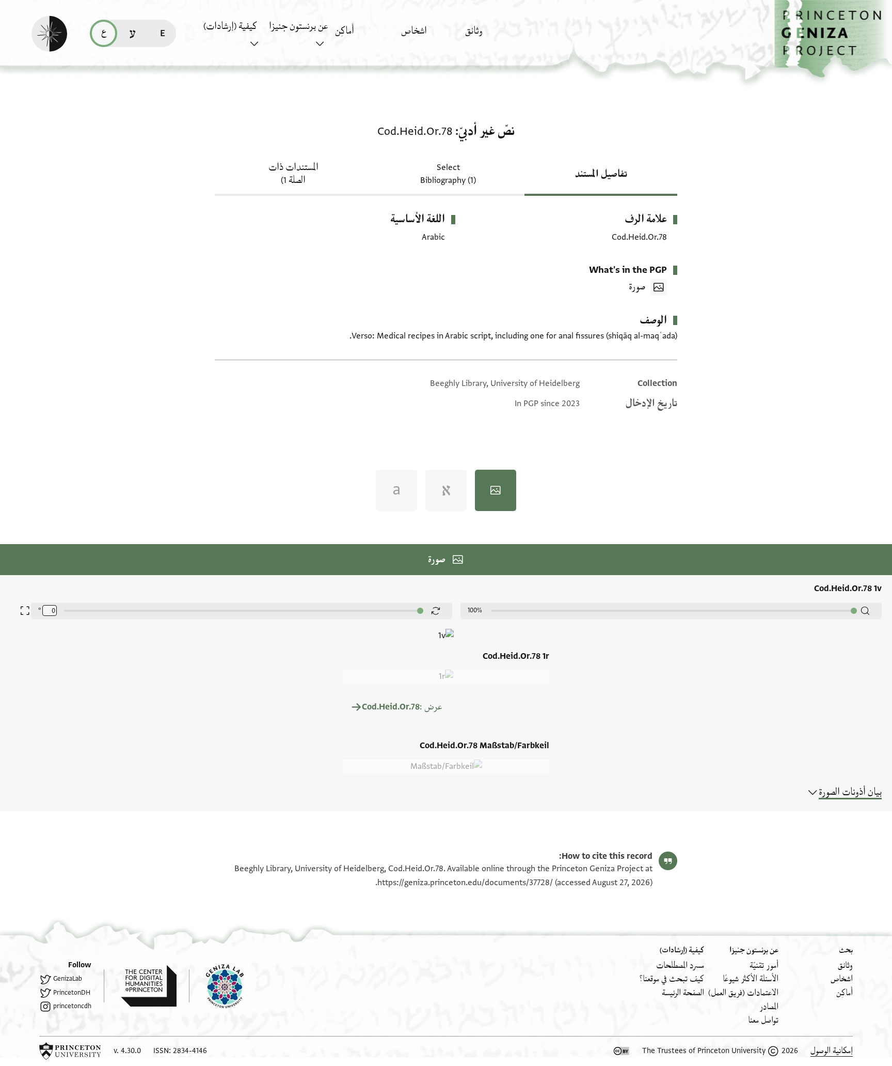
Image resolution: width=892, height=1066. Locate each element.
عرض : (402, 707)
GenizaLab (67, 979)
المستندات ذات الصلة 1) (293, 174)
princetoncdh (72, 1006)
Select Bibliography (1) (448, 174)
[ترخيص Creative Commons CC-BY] (621, 1051)
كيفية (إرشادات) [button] (230, 26)
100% (475, 610)
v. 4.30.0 (127, 1051)
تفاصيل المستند (601, 174)
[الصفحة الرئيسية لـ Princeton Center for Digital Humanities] (140, 986)
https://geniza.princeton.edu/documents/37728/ (465, 882)
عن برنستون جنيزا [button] (298, 26)
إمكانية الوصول (831, 1051)
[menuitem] (495, 36)
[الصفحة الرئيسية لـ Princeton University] (70, 1051)
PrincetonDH (71, 992)
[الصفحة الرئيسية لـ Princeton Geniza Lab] (216, 986)
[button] (833, 39)
